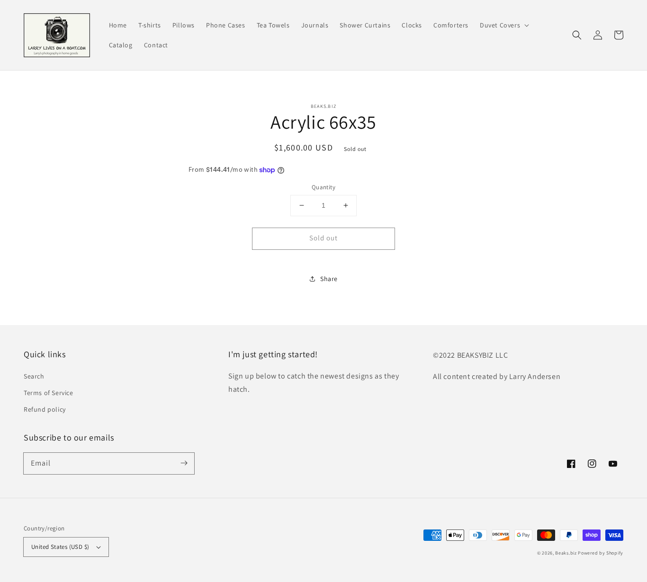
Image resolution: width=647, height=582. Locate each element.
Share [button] (329, 278)
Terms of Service (48, 392)
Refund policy (45, 409)
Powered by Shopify (600, 553)
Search (34, 376)
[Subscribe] (183, 463)
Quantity (323, 187)
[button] (503, 25)
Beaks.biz (565, 553)
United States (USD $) (60, 547)
